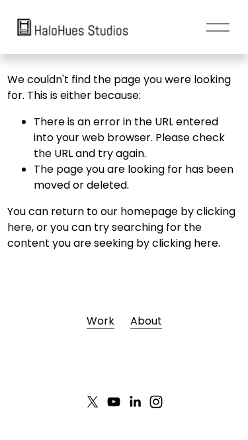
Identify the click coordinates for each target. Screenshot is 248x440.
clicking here (185, 243)
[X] (92, 401)
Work (100, 321)
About (146, 321)
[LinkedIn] (135, 401)
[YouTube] (113, 401)
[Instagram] (156, 401)
